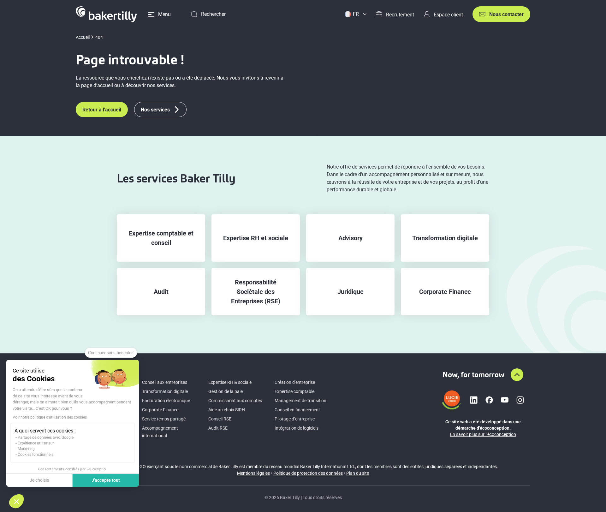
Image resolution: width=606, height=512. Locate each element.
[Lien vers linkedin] (474, 400)
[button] (16, 501)
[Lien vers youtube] (504, 400)
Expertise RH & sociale (230, 382)
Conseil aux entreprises (164, 382)
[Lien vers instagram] (520, 400)
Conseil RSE (219, 418)
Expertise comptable (294, 391)
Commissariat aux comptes (235, 400)
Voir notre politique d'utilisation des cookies (50, 417)
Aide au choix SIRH (226, 409)
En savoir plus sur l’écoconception (483, 434)
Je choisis (39, 480)
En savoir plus (161, 238)
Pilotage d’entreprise (295, 418)
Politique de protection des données (308, 473)
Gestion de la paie (225, 391)
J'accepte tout (106, 480)
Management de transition (300, 400)
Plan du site (357, 473)
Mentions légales (253, 473)
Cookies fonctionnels (35, 454)
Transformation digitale (165, 391)
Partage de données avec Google (46, 437)
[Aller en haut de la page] (517, 374)
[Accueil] (106, 14)
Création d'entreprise (295, 382)
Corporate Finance (160, 409)
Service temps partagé (164, 418)
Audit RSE (218, 428)
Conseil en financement (297, 409)
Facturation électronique (166, 400)
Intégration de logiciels (296, 428)
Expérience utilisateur (36, 443)
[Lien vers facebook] (489, 400)
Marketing (26, 449)
